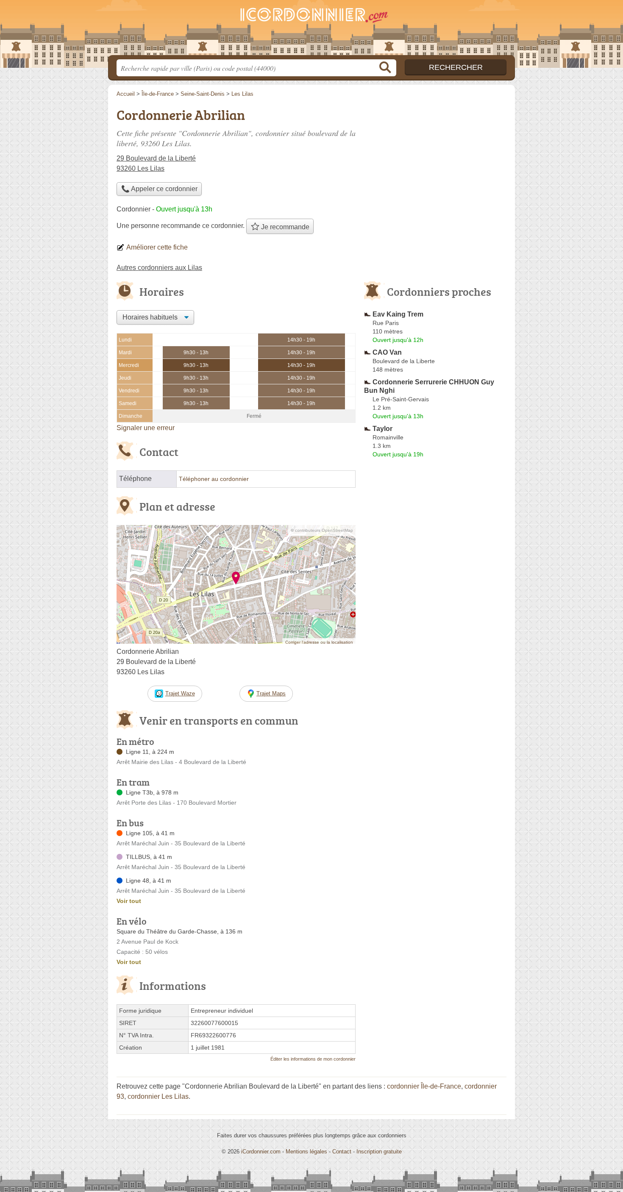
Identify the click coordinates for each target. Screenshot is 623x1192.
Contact (341, 1151)
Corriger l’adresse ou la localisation (319, 642)
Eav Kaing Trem (398, 314)
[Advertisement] (435, 163)
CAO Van (387, 352)
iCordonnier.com (261, 1151)
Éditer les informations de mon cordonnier (313, 1058)
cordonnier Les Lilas (158, 1096)
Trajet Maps (271, 693)
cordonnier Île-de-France (424, 1086)
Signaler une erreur (146, 427)
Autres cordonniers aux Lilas (159, 267)
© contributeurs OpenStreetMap (322, 530)
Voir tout (129, 900)
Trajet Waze (180, 693)
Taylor (382, 428)
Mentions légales (306, 1151)
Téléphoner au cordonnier (214, 479)
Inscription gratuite (379, 1151)
